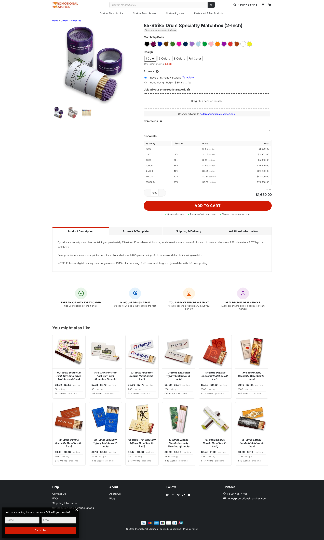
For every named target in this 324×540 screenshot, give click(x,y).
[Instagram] (167, 495)
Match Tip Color (154, 37)
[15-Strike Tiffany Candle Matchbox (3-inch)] (251, 419)
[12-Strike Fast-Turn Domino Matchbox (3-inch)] (142, 351)
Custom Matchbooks (111, 13)
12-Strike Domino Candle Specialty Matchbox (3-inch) (178, 443)
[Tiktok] (183, 495)
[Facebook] (173, 495)
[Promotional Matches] (65, 3)
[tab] (80, 231)
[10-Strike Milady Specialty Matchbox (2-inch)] (251, 351)
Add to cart (208, 206)
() (173, 77)
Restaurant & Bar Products (208, 13)
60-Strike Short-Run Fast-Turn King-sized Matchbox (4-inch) (69, 376)
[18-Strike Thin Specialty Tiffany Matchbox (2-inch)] (142, 419)
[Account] (263, 5)
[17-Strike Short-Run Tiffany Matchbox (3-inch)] (178, 351)
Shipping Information (65, 503)
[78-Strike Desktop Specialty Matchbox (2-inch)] (215, 351)
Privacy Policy (190, 529)
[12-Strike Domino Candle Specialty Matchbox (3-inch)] (178, 419)
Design (148, 52)
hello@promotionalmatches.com (217, 114)
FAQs (55, 498)
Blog (112, 498)
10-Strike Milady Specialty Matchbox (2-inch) (251, 376)
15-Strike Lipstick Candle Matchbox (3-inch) (215, 443)
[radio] (147, 43)
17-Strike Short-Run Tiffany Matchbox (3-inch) (178, 376)
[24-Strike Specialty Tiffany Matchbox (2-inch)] (105, 419)
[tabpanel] (162, 253)
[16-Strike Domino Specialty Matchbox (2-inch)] (68, 419)
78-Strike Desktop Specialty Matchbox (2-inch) (215, 376)
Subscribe (40, 530)
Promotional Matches (146, 529)
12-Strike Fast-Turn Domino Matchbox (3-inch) (142, 376)
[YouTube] (189, 495)
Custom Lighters (175, 13)
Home (55, 20)
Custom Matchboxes (144, 13)
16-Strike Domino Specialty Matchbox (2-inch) (69, 443)
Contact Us (59, 493)
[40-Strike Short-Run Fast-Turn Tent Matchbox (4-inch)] (105, 351)
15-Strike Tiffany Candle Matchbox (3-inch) (251, 443)
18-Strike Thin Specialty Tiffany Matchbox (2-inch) (142, 443)
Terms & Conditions (170, 529)
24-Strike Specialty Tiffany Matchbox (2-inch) (105, 443)
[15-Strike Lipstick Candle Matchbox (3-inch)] (215, 419)
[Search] (211, 5)
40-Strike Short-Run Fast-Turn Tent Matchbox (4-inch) (105, 376)
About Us (115, 493)
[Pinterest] (178, 495)
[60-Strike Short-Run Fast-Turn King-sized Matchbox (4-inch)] (68, 351)
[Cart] (269, 5)
